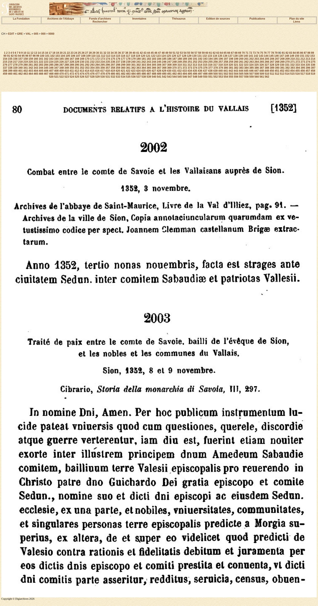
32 (104, 52)
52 (177, 52)
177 (123, 58)
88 (308, 52)
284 (46, 64)
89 (312, 52)
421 (123, 70)
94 (19, 55)
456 (302, 70)
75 (261, 52)
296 (108, 64)
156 (15, 58)
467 (46, 73)
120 (143, 55)
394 (297, 67)
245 (159, 61)
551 (210, 76)
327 (267, 64)
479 (108, 73)
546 (185, 76)
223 (46, 61)
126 (174, 55)
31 (101, 52)
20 (61, 52)
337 (5, 67)
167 (72, 58)
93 (15, 55)
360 (123, 67)
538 (143, 76)
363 (138, 67)
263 (251, 61)
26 (82, 52)
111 (98, 55)
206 (272, 58)
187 (174, 58)
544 (174, 76)
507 (251, 73)
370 (174, 67)
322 (241, 64)
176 (118, 58)
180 (138, 58)
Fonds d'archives (100, 18)
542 (164, 76)
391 (282, 67)
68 (236, 52)
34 (112, 52)
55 (188, 52)
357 (108, 67)
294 (97, 64)
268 (277, 61)
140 (245, 55)
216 (10, 61)
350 (72, 67)
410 (66, 70)
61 (210, 52)
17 (50, 52)
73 (254, 52)
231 (87, 61)
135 (220, 55)
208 (282, 58)
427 (154, 70)
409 (61, 70)
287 (61, 64)
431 (174, 70)
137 (230, 55)
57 (195, 52)
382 (236, 67)
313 (195, 64)
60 (206, 52)
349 (66, 67)
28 (90, 52)
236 (113, 61)
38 (126, 52)
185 (164, 58)
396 (308, 67)
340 (20, 67)
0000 (51, 33)
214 (313, 58)
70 (243, 52)
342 (30, 67)
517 (302, 73)
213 (308, 58)
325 (256, 64)
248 (174, 61)
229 (77, 61)
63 (217, 52)
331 (287, 64)
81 (283, 52)
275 (313, 61)
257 (220, 61)
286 (56, 64)
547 (190, 76)
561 (262, 76)
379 (220, 67)
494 (185, 73)
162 (46, 58)
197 (226, 58)
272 (297, 61)
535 (128, 76)
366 (154, 67)
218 (20, 61)
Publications (257, 18)
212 (302, 58)
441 (225, 70)
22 (68, 52)
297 (113, 64)
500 (215, 73)
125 (168, 55)
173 (102, 58)
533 (118, 76)
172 (97, 58)
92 (12, 55)
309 (174, 64)
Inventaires (139, 18)
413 (82, 70)
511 (272, 73)
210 (292, 58)
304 (149, 64)
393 (292, 67)
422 (128, 70)
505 (241, 73)
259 (231, 61)
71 (246, 52)
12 (31, 52)
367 (159, 67)
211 (297, 58)
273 (303, 61)
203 (256, 58)
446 (251, 70)
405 (41, 70)
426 (148, 70)
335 (308, 64)
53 (181, 52)
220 (30, 61)
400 (15, 70)
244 (154, 61)
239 (128, 61)
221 (36, 61)
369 (169, 67)
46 (155, 52)
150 (297, 55)
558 (246, 76)
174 (108, 58)
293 (92, 64)
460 (10, 73)
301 (133, 64)
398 (5, 70)
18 (53, 52)
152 (307, 55)
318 (220, 64)
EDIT (11, 33)
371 (179, 67)
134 (215, 55)
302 (138, 64)
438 (210, 70)
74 (257, 52)
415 (92, 70)
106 (73, 55)
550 (205, 76)
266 (267, 61)
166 (66, 58)
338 (10, 67)
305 (154, 64)
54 (185, 52)
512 (277, 73)
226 (61, 61)
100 (42, 55)
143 (261, 55)
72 (250, 52)
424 (138, 70)
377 (210, 67)
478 (102, 73)
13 (35, 52)
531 (108, 76)
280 (25, 64)
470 (61, 73)
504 (236, 73)
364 (143, 67)
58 (199, 52)
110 (93, 55)
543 (169, 76)
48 (163, 52)
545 (179, 76)
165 (61, 58)
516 (297, 73)
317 (215, 64)
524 (72, 76)
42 (141, 52)
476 (92, 73)
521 (56, 76)
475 (87, 73)
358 (113, 67)
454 (292, 70)
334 (302, 64)
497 (200, 73)
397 (313, 67)
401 (20, 70)
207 (277, 58)
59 (203, 52)
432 (179, 70)
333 (297, 64)
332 (292, 64)
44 (148, 52)
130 (194, 55)
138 (235, 55)
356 (102, 67)
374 (195, 67)
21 (64, 52)
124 (163, 55)
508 (256, 73)
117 (128, 55)
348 (61, 67)
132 (204, 55)
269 (282, 61)
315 (205, 64)
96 (26, 55)
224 (51, 61)
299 (123, 64)
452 (282, 70)
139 (240, 55)
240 (133, 61)
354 (92, 67)
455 (297, 70)
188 (179, 58)
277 (10, 64)
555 (231, 76)
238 (123, 61)
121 (148, 55)
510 (267, 73)
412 (77, 70)
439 (215, 70)
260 (236, 61)
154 (5, 58)
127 (179, 55)
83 (290, 52)
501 (220, 73)
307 (164, 64)
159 (30, 58)
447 (256, 70)
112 (103, 55)
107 (78, 55)
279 (20, 64)
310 (179, 64)
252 (195, 61)
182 (149, 58)
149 (292, 55)
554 (226, 76)
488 (154, 73)
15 (42, 52)
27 (86, 52)
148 (287, 55)
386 (256, 67)
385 (251, 67)
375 (200, 67)
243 (149, 61)
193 (205, 58)
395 (303, 67)
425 (143, 70)
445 (246, 70)
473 (77, 73)
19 (57, 52)
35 (115, 52)
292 (87, 64)
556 (236, 76)
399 (10, 70)
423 (133, 70)
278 (15, 64)
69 (239, 52)
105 (68, 55)
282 (36, 64)
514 (287, 73)
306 (159, 64)
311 (185, 64)
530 (102, 76)
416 (97, 70)
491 (169, 73)
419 (112, 70)
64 (221, 52)
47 (159, 52)
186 (169, 58)
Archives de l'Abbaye (60, 18)
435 (195, 70)
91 (8, 55)
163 (51, 58)
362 (133, 67)
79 (276, 52)
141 (251, 55)
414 (87, 70)
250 (185, 61)
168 (77, 58)
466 (41, 73)
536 (133, 76)
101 (47, 55)
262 (246, 61)
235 (108, 61)
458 (313, 70)
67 (232, 52)
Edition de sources (218, 18)
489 (159, 73)
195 (215, 58)
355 (97, 67)
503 (231, 73)
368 (164, 67)
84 (294, 52)
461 (15, 73)
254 (205, 61)
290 (77, 64)
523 (66, 76)
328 (272, 64)
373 (190, 67)
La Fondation (21, 18)
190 (190, 58)
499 (210, 73)
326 (261, 64)
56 (192, 52)
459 (5, 73)
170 (87, 58)
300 (128, 64)
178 (128, 58)
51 (174, 52)
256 (215, 61)
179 (133, 58)
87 (305, 52)
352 (82, 67)
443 (236, 70)
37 (123, 52)
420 (118, 70)
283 (41, 64)
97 (30, 55)
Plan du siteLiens (296, 20)
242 (143, 61)
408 (56, 70)
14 (39, 52)
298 (118, 64)
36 (119, 52)
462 (20, 73)
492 (174, 73)
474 (82, 73)
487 (149, 73)
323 (246, 64)
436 (200, 70)
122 (153, 55)
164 (56, 58)
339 (15, 67)
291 (82, 64)
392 (287, 67)
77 (268, 52)
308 (169, 64)
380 (226, 67)
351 (77, 67)
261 (241, 61)
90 (4, 55)
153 (312, 55)
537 (138, 76)
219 (25, 61)
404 (36, 70)
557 (241, 76)
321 (236, 64)
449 (267, 70)
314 (200, 64)
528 (92, 76)
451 (277, 70)
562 (267, 76)
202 (251, 58)
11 (28, 52)
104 (62, 55)
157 (20, 58)
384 (246, 67)
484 (133, 73)
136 (225, 55)
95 (23, 55)
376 (205, 67)
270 (287, 61)
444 (241, 70)
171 (92, 58)
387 (262, 67)
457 (308, 70)
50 (170, 52)
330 (282, 64)
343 (36, 67)
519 (313, 73)
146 (276, 55)
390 (277, 67)
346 (51, 67)
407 (51, 70)
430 (169, 70)
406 (46, 70)
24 (75, 52)
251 (190, 61)
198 (231, 58)
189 (185, 58)
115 (118, 55)
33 (108, 52)
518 (308, 73)
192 (200, 58)
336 (313, 64)
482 (123, 73)
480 (113, 73)
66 (228, 52)
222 (41, 61)
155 (10, 58)
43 (144, 52)
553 (220, 76)
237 (118, 61)
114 (113, 55)
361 (128, 67)
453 (287, 70)
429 (164, 70)
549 (200, 76)
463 (25, 73)
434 (189, 70)
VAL (28, 33)
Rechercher (100, 21)
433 (184, 70)
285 (51, 64)
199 (236, 58)
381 (231, 67)
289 (72, 64)
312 (189, 64)
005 (36, 33)
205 (267, 58)
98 (34, 55)
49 (166, 52)
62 (214, 52)
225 (56, 61)
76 (265, 52)
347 (56, 67)
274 (308, 61)
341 (25, 67)
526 (82, 76)
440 (220, 70)
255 (210, 61)
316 (210, 64)
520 (51, 76)
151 (302, 55)
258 (226, 61)
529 (97, 76)
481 (118, 73)
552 (215, 76)
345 (46, 67)
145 (271, 55)
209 (287, 58)
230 (82, 61)
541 (159, 76)
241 (138, 61)
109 (88, 55)
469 (56, 73)
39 (130, 52)
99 (37, 55)
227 (66, 61)
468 (51, 73)
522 (61, 76)
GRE (20, 33)
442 (231, 70)
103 (57, 55)
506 (246, 73)
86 (301, 52)
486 (143, 73)
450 (272, 70)
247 (169, 61)
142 (256, 55)
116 (123, 55)
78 (272, 52)
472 (72, 73)
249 (179, 61)
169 (82, 58)
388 (267, 67)
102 (52, 55)
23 (72, 52)
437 (205, 70)
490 (164, 73)
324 (251, 64)
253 (200, 61)
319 (225, 64)
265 (262, 61)
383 (241, 67)
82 (287, 52)
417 (102, 70)
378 (215, 67)
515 (292, 73)
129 (189, 55)
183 (154, 58)
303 (143, 64)
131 (199, 55)
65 (225, 52)
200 (241, 58)
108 (83, 55)
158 (25, 58)
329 (277, 64)
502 (226, 73)
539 (149, 76)
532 (113, 76)
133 (210, 55)
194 (210, 58)
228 (72, 61)
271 (292, 61)
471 (66, 73)
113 (108, 55)
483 (128, 73)
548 (195, 76)
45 (152, 52)
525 (77, 76)
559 (251, 76)
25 (79, 52)
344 (41, 67)
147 (281, 55)
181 (143, 58)
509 (262, 73)
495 (190, 73)
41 (137, 52)
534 (123, 76)
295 (102, 64)
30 (97, 52)
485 (138, 73)
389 (272, 67)
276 (5, 64)
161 (41, 58)
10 (24, 52)
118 (133, 55)
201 (246, 58)
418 (107, 70)
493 (179, 73)
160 (36, 58)
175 (113, 58)
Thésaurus (179, 18)
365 (149, 67)
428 (159, 70)
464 (30, 73)
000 (43, 33)
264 (256, 61)
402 (25, 70)
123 (158, 55)
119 (138, 55)
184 (159, 58)
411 (72, 70)
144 (266, 55)
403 (30, 70)
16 (46, 52)
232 (92, 61)
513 (282, 73)
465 (36, 73)
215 (5, 61)
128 (184, 55)
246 (164, 61)
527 (87, 76)
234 (102, 61)
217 (15, 61)
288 (66, 64)
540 (154, 76)
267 (272, 61)
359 (118, 67)
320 (231, 64)
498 (205, 73)
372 (185, 67)
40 (133, 52)
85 (297, 52)
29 (93, 52)
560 (256, 76)
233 (97, 61)
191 (195, 58)
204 (262, 58)
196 (220, 58)
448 (261, 70)
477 (97, 73)
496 (195, 73)
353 (87, 67)
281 (30, 64)
